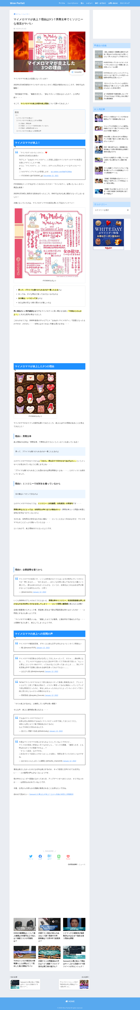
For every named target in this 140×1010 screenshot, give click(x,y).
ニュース (82, 864)
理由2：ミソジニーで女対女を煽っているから (35, 126)
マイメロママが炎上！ (26, 118)
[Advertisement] (49, 342)
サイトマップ (124, 3)
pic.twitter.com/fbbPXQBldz (61, 172)
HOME (71, 1001)
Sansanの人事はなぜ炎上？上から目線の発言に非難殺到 (51, 794)
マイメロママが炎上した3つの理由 (30, 120)
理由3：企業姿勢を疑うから (29, 128)
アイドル (62, 3)
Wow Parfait (17, 3)
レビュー (89, 3)
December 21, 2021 (50, 176)
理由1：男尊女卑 (26, 123)
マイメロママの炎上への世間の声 (29, 131)
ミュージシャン (72, 3)
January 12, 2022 (39, 592)
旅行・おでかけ (100, 3)
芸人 (82, 3)
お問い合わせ (113, 3)
